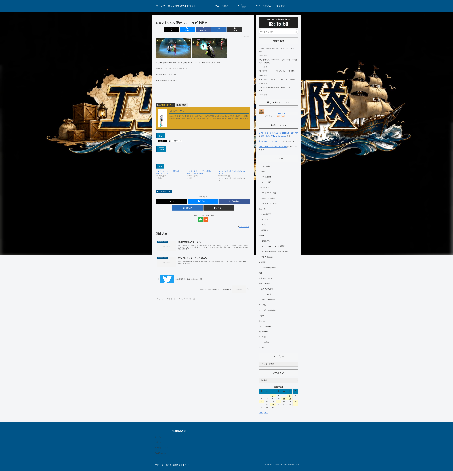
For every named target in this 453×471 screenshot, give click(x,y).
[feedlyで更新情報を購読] (200, 219)
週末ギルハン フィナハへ (268, 141)
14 (261, 402)
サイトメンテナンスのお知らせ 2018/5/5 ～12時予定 (278, 133)
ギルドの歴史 (266, 177)
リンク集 (262, 305)
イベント (264, 225)
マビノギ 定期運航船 (267, 310)
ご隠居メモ (265, 241)
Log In (261, 316)
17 (278, 402)
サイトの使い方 (265, 284)
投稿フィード (160, 442)
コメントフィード (161, 448)
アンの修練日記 (267, 257)
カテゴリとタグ (267, 294)
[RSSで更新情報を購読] (205, 219)
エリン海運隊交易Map (267, 267)
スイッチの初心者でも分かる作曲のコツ (276, 252)
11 (284, 399)
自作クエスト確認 (268, 198)
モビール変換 (264, 342)
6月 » (266, 413)
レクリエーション (265, 278)
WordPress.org (160, 453)
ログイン (158, 437)
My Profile (262, 337)
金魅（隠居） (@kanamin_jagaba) (273, 136)
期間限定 (264, 230)
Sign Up (262, 321)
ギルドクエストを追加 (269, 204)
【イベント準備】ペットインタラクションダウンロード (278, 49)
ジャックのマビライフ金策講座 (273, 246)
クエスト (264, 219)
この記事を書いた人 (166, 105)
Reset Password (265, 326)
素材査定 (262, 347)
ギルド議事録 (266, 214)
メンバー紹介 (266, 182)
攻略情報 (262, 262)
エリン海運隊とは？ (266, 166)
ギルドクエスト (265, 187)
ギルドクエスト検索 (268, 193)
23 (273, 404)
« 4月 (261, 413)
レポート (262, 236)
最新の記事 (182, 105)
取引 (260, 273)
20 (295, 402)
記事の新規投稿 (267, 289)
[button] (234, 29)
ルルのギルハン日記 (165, 191)
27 (295, 404)
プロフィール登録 (268, 299)
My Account (263, 331)
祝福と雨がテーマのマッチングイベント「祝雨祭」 (278, 79)
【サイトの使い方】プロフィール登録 (273, 147)
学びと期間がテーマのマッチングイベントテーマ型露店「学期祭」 (278, 61)
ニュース (262, 209)
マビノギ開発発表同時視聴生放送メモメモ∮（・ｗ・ (277, 89)
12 (290, 399)
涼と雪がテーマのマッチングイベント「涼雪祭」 (277, 71)
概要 (263, 172)
